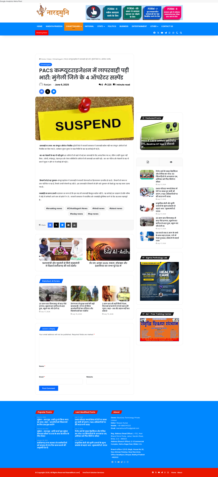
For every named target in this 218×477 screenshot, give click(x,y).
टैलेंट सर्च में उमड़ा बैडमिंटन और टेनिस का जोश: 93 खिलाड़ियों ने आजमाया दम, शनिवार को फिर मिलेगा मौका (167, 176)
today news (77, 214)
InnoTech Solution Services (93, 472)
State (100, 26)
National (89, 26)
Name (42, 366)
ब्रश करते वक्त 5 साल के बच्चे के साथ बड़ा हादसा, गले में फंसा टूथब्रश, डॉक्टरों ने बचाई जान (167, 237)
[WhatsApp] (124, 462)
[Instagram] (127, 462)
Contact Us (167, 26)
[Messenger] (53, 91)
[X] (47, 91)
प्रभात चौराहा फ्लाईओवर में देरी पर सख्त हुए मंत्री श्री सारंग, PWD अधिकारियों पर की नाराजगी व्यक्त (167, 192)
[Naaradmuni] (53, 12)
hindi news (99, 208)
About (179, 472)
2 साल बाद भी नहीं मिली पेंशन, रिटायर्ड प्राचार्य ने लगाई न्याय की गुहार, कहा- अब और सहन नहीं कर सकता (116, 307)
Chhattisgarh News (77, 208)
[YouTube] (118, 462)
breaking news (54, 208)
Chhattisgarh (73, 26)
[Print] (74, 225)
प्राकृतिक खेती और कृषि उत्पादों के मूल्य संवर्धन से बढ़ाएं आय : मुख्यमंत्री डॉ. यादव (165, 207)
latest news (116, 208)
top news (93, 214)
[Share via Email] (68, 225)
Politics (112, 26)
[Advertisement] (109, 43)
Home (39, 26)
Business (124, 26)
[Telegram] (121, 462)
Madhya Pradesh (54, 26)
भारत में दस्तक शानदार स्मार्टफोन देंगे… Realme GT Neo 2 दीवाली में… (158, 144)
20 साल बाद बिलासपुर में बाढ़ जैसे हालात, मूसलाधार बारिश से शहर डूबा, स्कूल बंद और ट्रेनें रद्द (52, 306)
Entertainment (139, 26)
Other (153, 26)
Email (42, 377)
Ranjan (47, 84)
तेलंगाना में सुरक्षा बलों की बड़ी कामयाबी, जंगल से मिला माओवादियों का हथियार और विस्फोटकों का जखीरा (83, 307)
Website (89, 377)
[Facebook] (41, 91)
